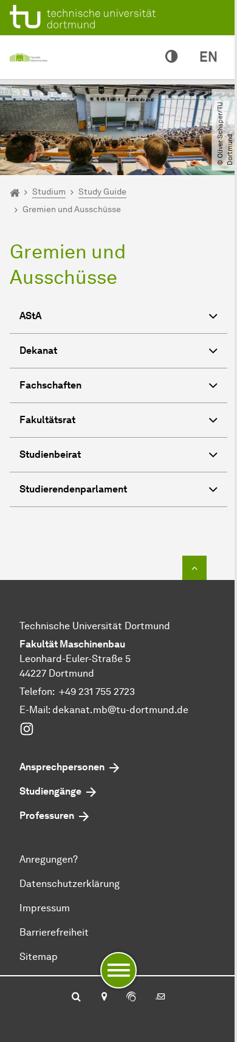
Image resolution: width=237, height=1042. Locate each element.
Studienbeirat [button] (50, 454)
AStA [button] (30, 316)
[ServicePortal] (131, 997)
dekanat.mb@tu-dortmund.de (120, 710)
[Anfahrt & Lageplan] (104, 997)
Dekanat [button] (38, 350)
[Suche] (76, 997)
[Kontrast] (171, 57)
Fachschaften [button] (50, 385)
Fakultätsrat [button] (47, 420)
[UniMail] (160, 997)
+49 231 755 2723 (97, 691)
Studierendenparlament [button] (73, 489)
